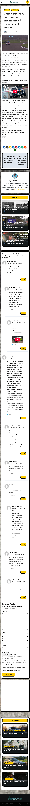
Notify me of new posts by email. (12, 670)
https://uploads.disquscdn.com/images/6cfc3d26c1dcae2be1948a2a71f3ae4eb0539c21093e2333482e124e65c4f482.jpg (15, 397)
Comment (5, 611)
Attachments (5, 652)
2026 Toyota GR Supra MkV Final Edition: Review (14, 750)
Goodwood (7, 9)
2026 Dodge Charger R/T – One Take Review (13, 734)
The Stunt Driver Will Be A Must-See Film (14, 782)
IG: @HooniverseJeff (19, 189)
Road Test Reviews (19, 730)
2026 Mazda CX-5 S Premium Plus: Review (14, 766)
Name (3, 632)
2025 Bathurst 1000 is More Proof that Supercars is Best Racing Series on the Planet (14, 224)
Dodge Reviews (9, 730)
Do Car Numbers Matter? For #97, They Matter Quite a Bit (14, 208)
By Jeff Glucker (11, 32)
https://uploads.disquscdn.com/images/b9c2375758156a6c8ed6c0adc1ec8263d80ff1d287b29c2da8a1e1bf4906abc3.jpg (15, 407)
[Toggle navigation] (1, 2)
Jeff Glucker (16, 181)
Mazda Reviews (9, 762)
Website (4, 645)
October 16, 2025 (18, 227)
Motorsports (15, 9)
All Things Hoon (9, 779)
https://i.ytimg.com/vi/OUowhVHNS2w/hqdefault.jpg (16, 468)
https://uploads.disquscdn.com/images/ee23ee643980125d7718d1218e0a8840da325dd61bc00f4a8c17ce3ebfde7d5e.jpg (16, 561)
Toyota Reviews (9, 746)
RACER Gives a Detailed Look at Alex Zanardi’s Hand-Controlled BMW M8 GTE (21, 160)
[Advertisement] (15, 696)
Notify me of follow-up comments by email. (14, 667)
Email (3, 639)
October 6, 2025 (18, 243)
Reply (23, 279)
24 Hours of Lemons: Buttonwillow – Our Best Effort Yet (14, 240)
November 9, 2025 (19, 211)
